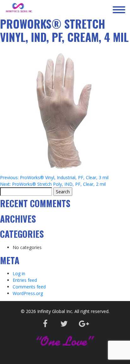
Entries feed (25, 280)
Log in (19, 273)
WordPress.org (28, 293)
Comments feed (29, 287)
